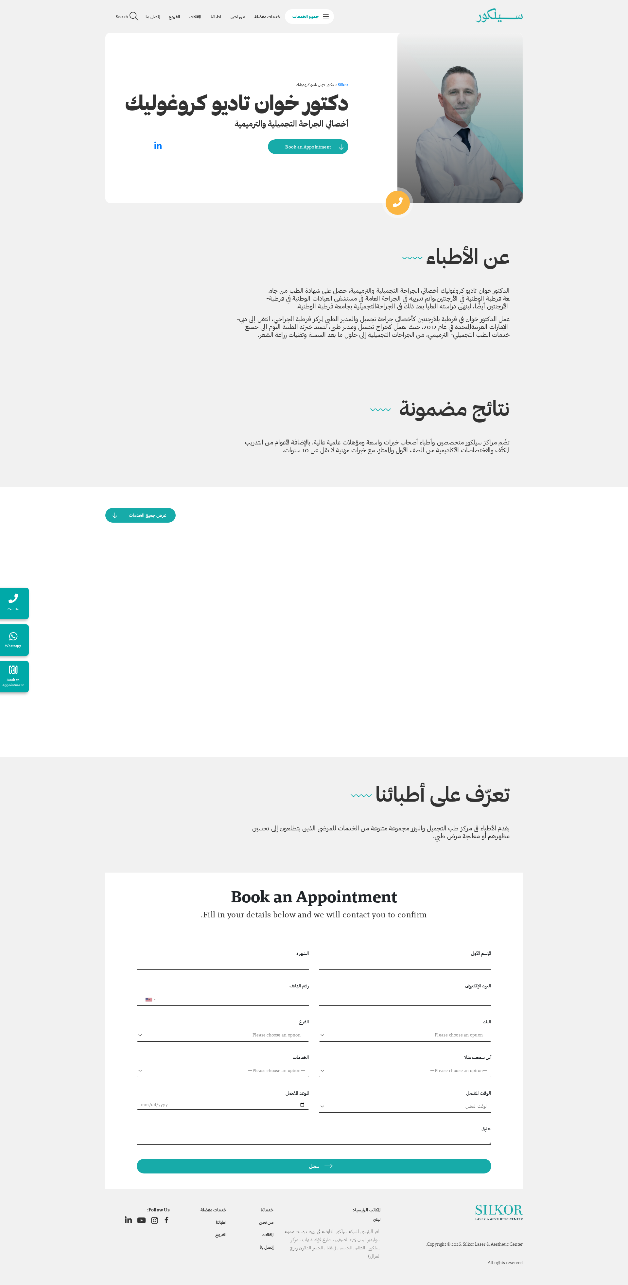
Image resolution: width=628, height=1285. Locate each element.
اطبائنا (216, 16)
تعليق (486, 1128)
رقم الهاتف (299, 985)
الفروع (174, 16)
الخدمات (301, 1057)
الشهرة (302, 953)
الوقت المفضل (478, 1092)
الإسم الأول (481, 953)
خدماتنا (267, 1210)
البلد (487, 1021)
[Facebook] (166, 1220)
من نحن (238, 16)
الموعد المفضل (297, 1092)
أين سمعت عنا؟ (477, 1057)
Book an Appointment (308, 147)
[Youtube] (141, 1220)
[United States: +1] (144, 999)
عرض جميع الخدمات (147, 515)
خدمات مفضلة (267, 16)
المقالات (195, 16)
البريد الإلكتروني (478, 985)
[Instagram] (154, 1220)
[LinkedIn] (128, 1220)
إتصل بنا (152, 16)
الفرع (304, 1021)
